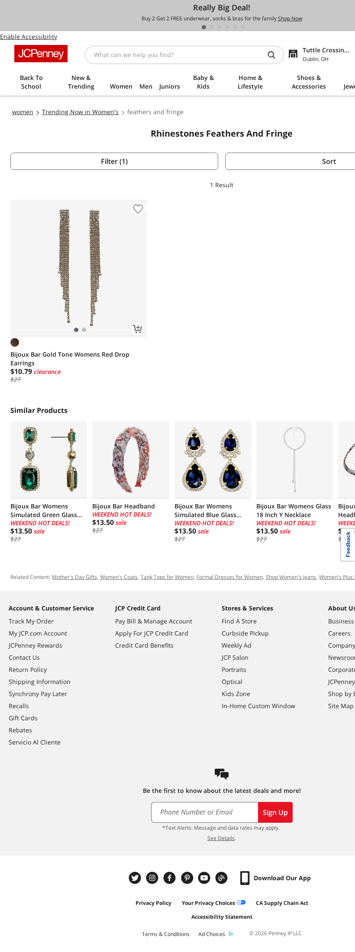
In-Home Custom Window (258, 706)
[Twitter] (136, 877)
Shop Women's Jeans (291, 577)
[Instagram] (153, 877)
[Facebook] (170, 877)
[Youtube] (205, 877)
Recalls (19, 706)
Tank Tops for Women (167, 577)
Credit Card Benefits (144, 645)
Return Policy (28, 669)
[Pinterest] (188, 877)
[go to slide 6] (243, 27)
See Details (221, 838)
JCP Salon (235, 657)
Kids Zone (236, 694)
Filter (114, 161)
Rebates (20, 730)
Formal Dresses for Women (230, 577)
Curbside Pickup (245, 633)
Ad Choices (211, 934)
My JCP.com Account (38, 633)
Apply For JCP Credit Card (151, 633)
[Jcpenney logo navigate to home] (41, 53)
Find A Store (239, 621)
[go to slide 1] (204, 27)
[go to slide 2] (212, 27)
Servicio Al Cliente (35, 742)
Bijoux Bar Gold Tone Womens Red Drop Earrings (69, 358)
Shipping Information (40, 681)
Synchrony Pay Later (38, 694)
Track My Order (31, 621)
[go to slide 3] (219, 27)
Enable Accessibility (28, 36)
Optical (232, 681)
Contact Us (24, 657)
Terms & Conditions (166, 934)
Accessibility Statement (221, 916)
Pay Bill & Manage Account (153, 621)
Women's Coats (119, 577)
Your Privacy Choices (208, 903)
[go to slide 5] (235, 27)
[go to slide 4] (227, 27)
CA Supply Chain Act (282, 903)
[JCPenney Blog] (222, 877)
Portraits (234, 669)
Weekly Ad (237, 645)
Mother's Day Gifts (74, 577)
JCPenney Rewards (35, 645)
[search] (275, 55)
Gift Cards (23, 718)
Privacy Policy (153, 903)
